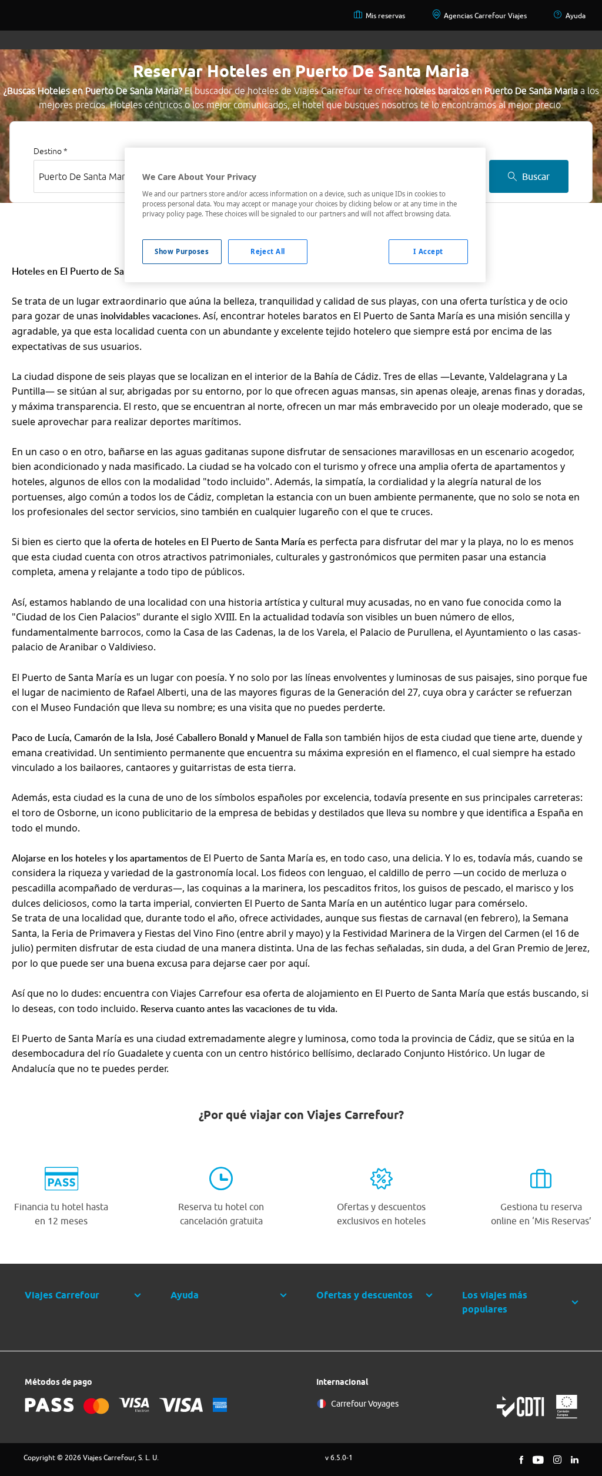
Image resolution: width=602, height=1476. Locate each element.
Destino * (51, 151)
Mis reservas (385, 15)
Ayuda (576, 15)
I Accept (428, 251)
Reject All (267, 251)
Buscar (536, 176)
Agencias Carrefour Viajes (485, 15)
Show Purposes (182, 251)
